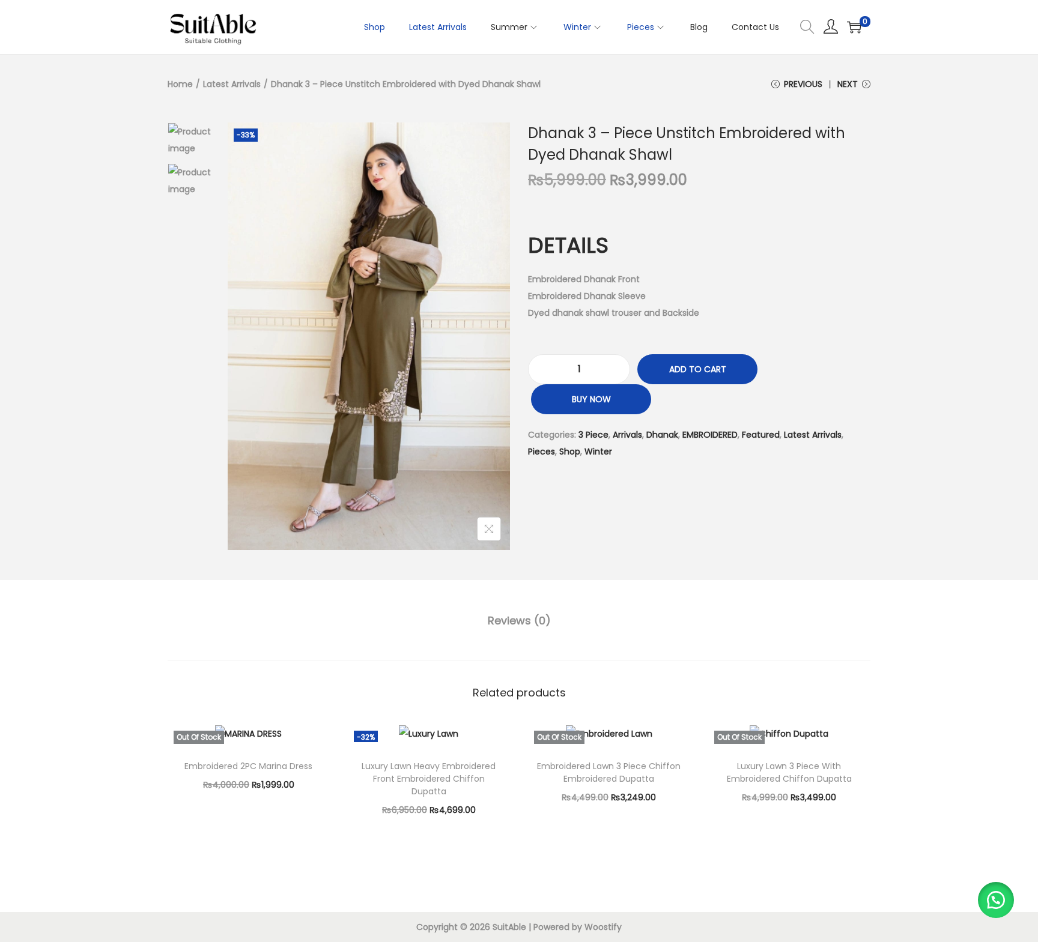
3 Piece (593, 435)
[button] (996, 900)
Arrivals (627, 435)
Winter (598, 451)
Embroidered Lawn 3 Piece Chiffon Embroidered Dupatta (609, 772)
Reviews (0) (519, 620)
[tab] (519, 620)
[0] (854, 27)
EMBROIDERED (710, 435)
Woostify (603, 927)
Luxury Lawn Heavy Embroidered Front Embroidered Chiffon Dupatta (429, 778)
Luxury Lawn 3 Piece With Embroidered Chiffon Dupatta (789, 772)
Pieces (541, 451)
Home (180, 84)
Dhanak (662, 435)
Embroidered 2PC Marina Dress (248, 766)
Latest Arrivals (232, 84)
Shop (569, 451)
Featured (761, 435)
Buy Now (591, 399)
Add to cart (697, 369)
